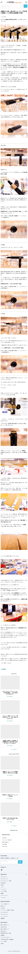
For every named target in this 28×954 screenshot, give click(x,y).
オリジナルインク (4, 878)
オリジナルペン (4, 876)
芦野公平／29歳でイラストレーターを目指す (10, 795)
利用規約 (2, 935)
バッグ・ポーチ (4, 916)
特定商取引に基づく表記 (6, 933)
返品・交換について (5, 929)
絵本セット (3, 906)
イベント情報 (3, 941)
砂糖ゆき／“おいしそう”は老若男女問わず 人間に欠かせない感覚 (10, 772)
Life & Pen (4, 837)
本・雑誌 (2, 908)
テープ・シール (4, 895)
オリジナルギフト (4, 912)
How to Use (4, 846)
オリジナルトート (4, 914)
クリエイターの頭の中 (7, 840)
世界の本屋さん (5, 842)
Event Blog (4, 844)
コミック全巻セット (5, 904)
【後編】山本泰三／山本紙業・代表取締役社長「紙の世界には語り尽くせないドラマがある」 (10, 742)
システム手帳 (3, 891)
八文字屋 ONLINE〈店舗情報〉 (7, 939)
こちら (10, 584)
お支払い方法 (3, 927)
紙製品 (2, 893)
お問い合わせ (3, 931)
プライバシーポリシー (5, 937)
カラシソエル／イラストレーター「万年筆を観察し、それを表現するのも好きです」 (10, 693)
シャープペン (3, 889)
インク (2, 887)
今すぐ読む (9, 696)
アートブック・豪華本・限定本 (7, 910)
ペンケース (3, 897)
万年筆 (2, 885)
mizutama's (3, 882)
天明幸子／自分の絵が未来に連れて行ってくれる (10, 818)
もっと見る (13, 749)
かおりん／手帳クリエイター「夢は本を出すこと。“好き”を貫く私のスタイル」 (10, 717)
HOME (2, 943)
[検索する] (25, 6)
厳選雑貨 (2, 918)
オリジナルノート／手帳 (6, 880)
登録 (20, 862)
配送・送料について (5, 924)
